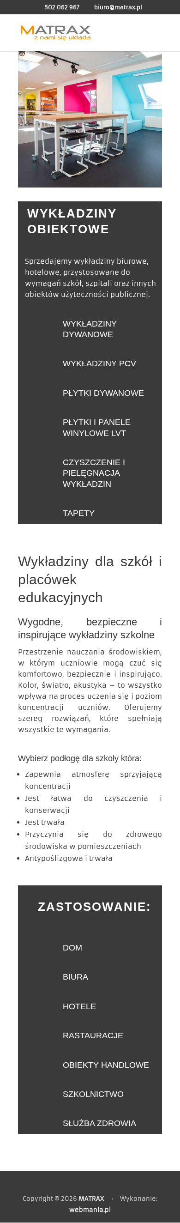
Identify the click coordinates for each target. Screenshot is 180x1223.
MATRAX (91, 1199)
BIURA (75, 976)
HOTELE (79, 1006)
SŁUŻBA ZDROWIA (99, 1123)
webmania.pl (90, 1210)
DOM (72, 947)
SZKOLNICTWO (93, 1094)
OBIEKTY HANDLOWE (106, 1065)
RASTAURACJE (93, 1035)
